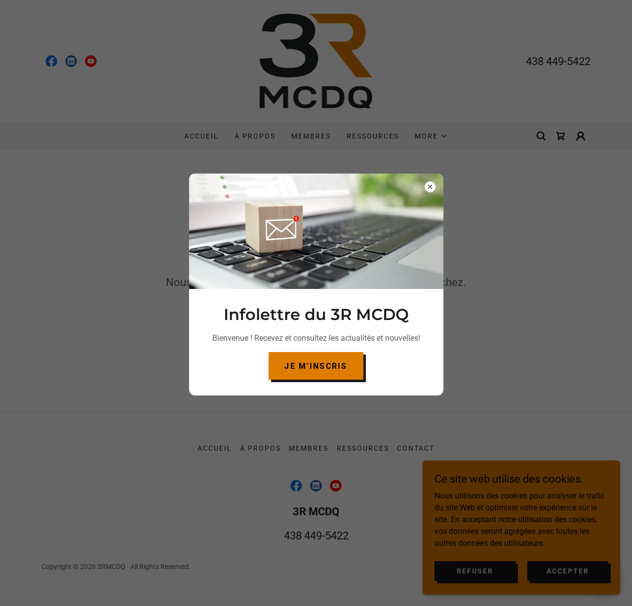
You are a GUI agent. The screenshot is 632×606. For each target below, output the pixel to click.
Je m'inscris (315, 366)
